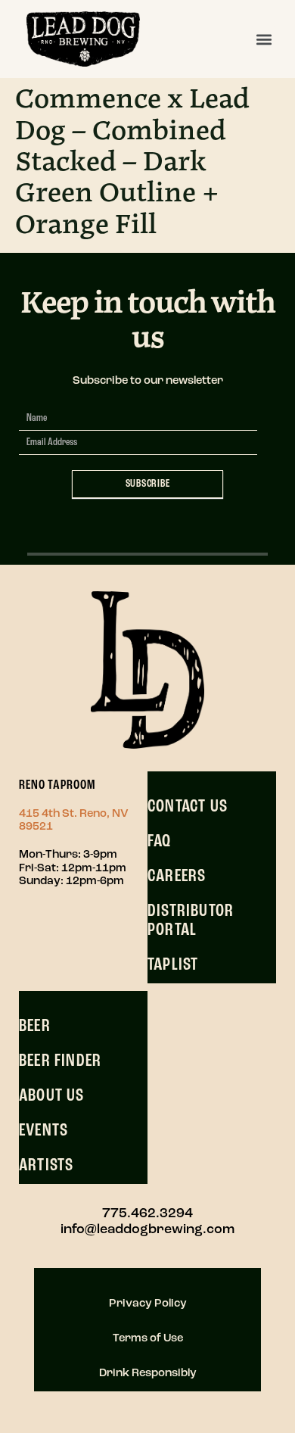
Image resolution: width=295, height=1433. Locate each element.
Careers (177, 877)
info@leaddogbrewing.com (147, 1230)
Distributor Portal (191, 921)
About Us (52, 1096)
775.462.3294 (147, 1214)
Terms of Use (148, 1338)
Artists (46, 1166)
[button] (263, 38)
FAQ (160, 842)
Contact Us (188, 807)
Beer (35, 1026)
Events (43, 1131)
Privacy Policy (148, 1304)
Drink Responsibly (148, 1373)
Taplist (173, 965)
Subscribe (148, 484)
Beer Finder (60, 1061)
